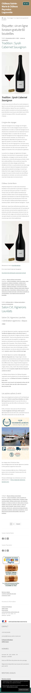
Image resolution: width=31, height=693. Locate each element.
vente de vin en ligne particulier (9, 291)
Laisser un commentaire (7, 304)
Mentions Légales (6, 592)
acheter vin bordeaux (13, 283)
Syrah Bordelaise (16, 265)
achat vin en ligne (21, 281)
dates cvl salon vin (12, 502)
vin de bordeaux (5, 293)
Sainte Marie (13, 290)
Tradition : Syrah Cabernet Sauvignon (14, 45)
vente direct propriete (7, 509)
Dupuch (27, 288)
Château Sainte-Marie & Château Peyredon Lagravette (10, 8)
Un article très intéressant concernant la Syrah (14, 273)
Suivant (18, 524)
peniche (14, 504)
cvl (7, 502)
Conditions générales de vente (9, 593)
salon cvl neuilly (9, 506)
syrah (26, 290)
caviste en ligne (5, 288)
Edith (17, 38)
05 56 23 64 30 (5, 610)
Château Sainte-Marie (19, 302)
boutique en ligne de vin (20, 284)
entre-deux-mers (6, 290)
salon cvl (19, 504)
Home (4, 18)
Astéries (12, 284)
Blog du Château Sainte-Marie (14, 279)
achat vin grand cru (21, 497)
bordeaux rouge (23, 499)
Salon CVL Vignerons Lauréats (14, 309)
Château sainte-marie (19, 288)
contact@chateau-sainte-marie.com (10, 612)
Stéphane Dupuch (20, 290)
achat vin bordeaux (11, 281)
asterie (8, 284)
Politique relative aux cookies (12, 686)
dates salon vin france (22, 502)
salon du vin (9, 508)
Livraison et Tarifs (6, 595)
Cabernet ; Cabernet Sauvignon (9, 286)
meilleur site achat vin (7, 504)
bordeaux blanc (15, 499)
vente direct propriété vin (23, 291)
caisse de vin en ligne (22, 286)
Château (12, 288)
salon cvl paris (17, 506)
